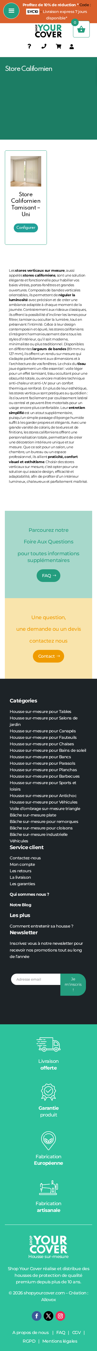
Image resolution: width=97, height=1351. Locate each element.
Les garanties (22, 883)
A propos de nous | (34, 1332)
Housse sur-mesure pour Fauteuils (43, 737)
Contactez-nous (25, 857)
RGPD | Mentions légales (50, 1341)
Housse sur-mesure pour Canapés (43, 730)
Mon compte (22, 864)
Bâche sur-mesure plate (33, 815)
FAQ (46, 575)
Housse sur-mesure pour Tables (40, 711)
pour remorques (62, 821)
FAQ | (64, 1332)
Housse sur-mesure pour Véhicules (44, 802)
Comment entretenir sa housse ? (42, 926)
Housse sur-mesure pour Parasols (42, 763)
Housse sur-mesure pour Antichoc (43, 795)
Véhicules (19, 840)
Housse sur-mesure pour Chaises (42, 743)
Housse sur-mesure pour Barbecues (45, 776)
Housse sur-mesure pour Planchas (43, 769)
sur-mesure (34, 821)
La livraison (20, 877)
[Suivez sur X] (48, 1316)
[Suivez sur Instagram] (60, 1316)
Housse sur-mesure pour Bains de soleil (48, 750)
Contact (46, 656)
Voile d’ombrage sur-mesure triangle (45, 808)
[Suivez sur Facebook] (36, 1316)
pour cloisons (59, 827)
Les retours (20, 870)
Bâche (16, 821)
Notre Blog (21, 904)
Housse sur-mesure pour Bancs (40, 756)
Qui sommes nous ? (30, 894)
